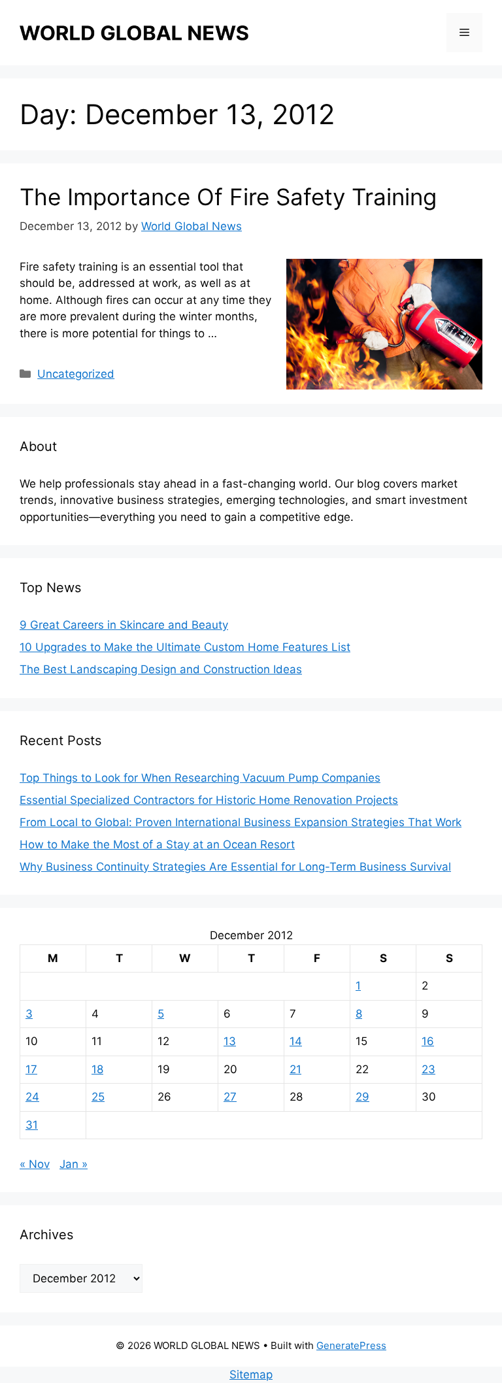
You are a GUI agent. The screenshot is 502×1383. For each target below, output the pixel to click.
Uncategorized (75, 373)
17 (31, 1069)
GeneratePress (351, 1345)
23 (428, 1069)
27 (230, 1096)
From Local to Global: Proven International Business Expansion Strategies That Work (240, 822)
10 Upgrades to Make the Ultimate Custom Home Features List (185, 647)
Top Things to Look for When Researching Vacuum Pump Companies (200, 777)
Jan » (73, 1164)
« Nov (35, 1164)
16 (428, 1041)
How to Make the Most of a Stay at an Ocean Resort (157, 844)
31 (31, 1124)
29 (362, 1096)
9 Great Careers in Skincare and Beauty (124, 624)
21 (295, 1069)
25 (98, 1096)
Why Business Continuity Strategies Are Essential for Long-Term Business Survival (235, 866)
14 (296, 1041)
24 (32, 1096)
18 (97, 1069)
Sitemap (251, 1374)
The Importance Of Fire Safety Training (228, 196)
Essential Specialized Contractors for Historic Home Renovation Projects (209, 800)
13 (230, 1041)
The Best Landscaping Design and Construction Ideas (161, 669)
